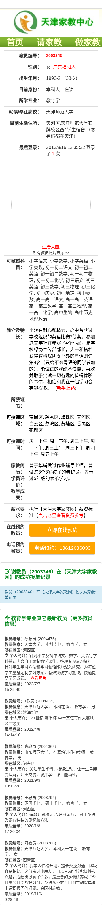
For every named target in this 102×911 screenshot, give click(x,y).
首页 (15, 42)
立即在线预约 (62, 530)
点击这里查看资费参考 (61, 515)
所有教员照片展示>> (51, 252)
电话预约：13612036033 (62, 548)
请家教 (49, 42)
